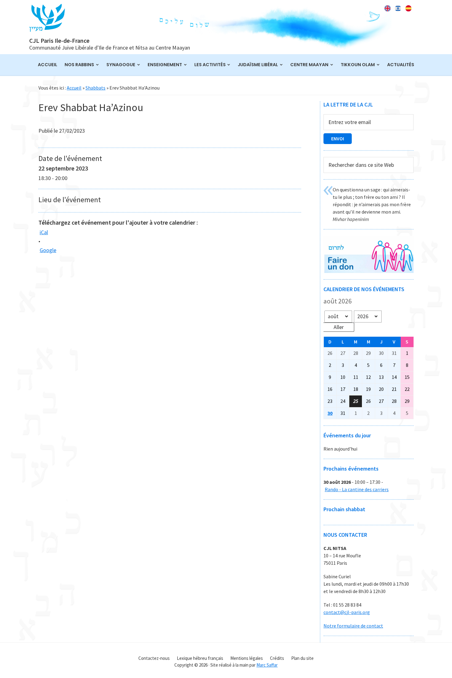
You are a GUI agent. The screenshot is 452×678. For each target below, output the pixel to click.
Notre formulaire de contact (353, 626)
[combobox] (368, 165)
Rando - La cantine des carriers (357, 489)
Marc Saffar (267, 665)
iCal (44, 232)
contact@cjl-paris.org (346, 612)
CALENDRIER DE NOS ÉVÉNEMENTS (363, 289)
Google (48, 250)
